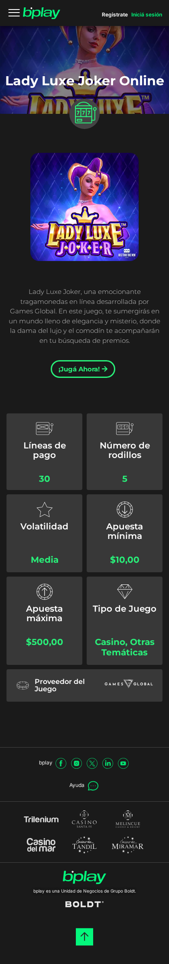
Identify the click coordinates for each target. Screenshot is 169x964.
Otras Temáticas (128, 647)
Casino (110, 642)
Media (44, 560)
